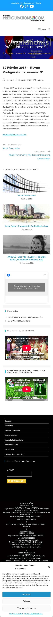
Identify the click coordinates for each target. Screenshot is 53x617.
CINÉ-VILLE (22, 524)
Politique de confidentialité (33, 614)
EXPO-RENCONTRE (14, 556)
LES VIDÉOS (27, 527)
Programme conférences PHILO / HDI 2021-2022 (25, 542)
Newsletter (9, 426)
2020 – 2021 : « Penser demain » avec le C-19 (25, 544)
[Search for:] (48, 29)
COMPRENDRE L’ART (27, 506)
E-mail (10, 470)
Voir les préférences (26, 608)
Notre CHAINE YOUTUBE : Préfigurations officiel (25, 317)
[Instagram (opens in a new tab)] (26, 6)
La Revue (41, 80)
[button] (49, 567)
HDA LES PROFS (36, 517)
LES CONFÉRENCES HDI (26, 538)
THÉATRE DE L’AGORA (12, 561)
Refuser (26, 601)
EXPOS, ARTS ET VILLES (26, 553)
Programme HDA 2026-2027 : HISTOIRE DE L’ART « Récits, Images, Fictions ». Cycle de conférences (26, 509)
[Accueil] (3, 53)
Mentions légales (11, 445)
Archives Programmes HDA (19, 517)
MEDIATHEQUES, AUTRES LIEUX (33, 556)
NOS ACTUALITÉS (26, 503)
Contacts (8, 421)
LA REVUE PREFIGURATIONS (19, 321)
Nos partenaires (11, 435)
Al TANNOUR (43, 561)
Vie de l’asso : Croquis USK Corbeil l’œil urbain (26, 226)
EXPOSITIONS (26, 554)
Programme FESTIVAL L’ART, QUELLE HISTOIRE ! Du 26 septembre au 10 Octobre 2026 (26, 513)
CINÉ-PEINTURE (11, 524)
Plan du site (9, 449)
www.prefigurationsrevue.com (14, 134)
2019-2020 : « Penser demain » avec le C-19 (26, 547)
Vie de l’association (27, 196)
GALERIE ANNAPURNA (29, 561)
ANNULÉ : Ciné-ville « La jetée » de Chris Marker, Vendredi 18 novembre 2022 (27, 258)
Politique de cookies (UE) (14, 454)
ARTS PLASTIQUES (34, 558)
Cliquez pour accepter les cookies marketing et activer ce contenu (26, 287)
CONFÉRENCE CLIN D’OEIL (36, 524)
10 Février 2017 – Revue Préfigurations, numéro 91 (33, 53)
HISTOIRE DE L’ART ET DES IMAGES (26, 507)
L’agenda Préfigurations (14, 440)
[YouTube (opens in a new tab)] (31, 6)
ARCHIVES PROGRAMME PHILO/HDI (27, 540)
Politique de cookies (16, 614)
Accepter (26, 594)
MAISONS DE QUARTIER (18, 558)
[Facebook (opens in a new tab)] (21, 6)
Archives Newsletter (12, 431)
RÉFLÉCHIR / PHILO (26, 532)
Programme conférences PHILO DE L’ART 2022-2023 (26, 535)
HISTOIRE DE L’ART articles (26, 519)
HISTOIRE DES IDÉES (26, 533)
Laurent (9, 80)
